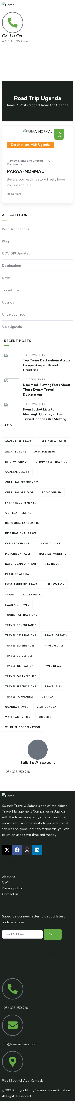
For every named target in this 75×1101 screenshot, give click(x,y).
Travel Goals (53, 645)
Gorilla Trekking (18, 513)
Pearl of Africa (17, 574)
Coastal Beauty (17, 472)
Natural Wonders (52, 553)
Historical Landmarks (22, 523)
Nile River (51, 563)
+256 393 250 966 (17, 772)
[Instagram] (27, 850)
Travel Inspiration (19, 666)
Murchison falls (18, 553)
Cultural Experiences (22, 482)
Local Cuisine (49, 543)
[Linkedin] (37, 850)
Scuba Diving (33, 594)
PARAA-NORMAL (25, 171)
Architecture (15, 451)
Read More (14, 194)
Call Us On (12, 35)
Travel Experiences (20, 645)
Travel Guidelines (19, 656)
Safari (10, 594)
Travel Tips (10, 290)
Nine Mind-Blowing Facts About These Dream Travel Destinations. (46, 389)
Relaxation (55, 584)
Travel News (51, 666)
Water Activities (17, 717)
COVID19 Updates (16, 253)
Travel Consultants (20, 625)
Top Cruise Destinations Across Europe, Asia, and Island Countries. (46, 365)
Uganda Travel (16, 707)
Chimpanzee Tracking (51, 462)
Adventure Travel (19, 441)
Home (10, 105)
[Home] (8, 5)
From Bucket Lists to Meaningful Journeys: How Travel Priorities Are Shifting (44, 414)
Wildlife (45, 717)
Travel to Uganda (19, 696)
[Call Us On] (12, 22)
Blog (5, 241)
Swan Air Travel (17, 604)
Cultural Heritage (19, 492)
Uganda (8, 302)
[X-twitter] (7, 850)
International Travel (21, 533)
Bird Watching (16, 462)
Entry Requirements (20, 502)
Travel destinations (20, 635)
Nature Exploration (20, 563)
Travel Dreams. (56, 635)
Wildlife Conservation (22, 727)
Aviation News (45, 451)
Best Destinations (15, 229)
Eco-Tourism (51, 492)
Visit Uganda (40, 145)
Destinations (20, 145)
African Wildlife (54, 441)
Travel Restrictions (20, 686)
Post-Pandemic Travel (22, 584)
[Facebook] (17, 850)
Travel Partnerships (20, 676)
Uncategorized (13, 314)
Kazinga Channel (18, 543)
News (6, 278)
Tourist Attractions (21, 615)
